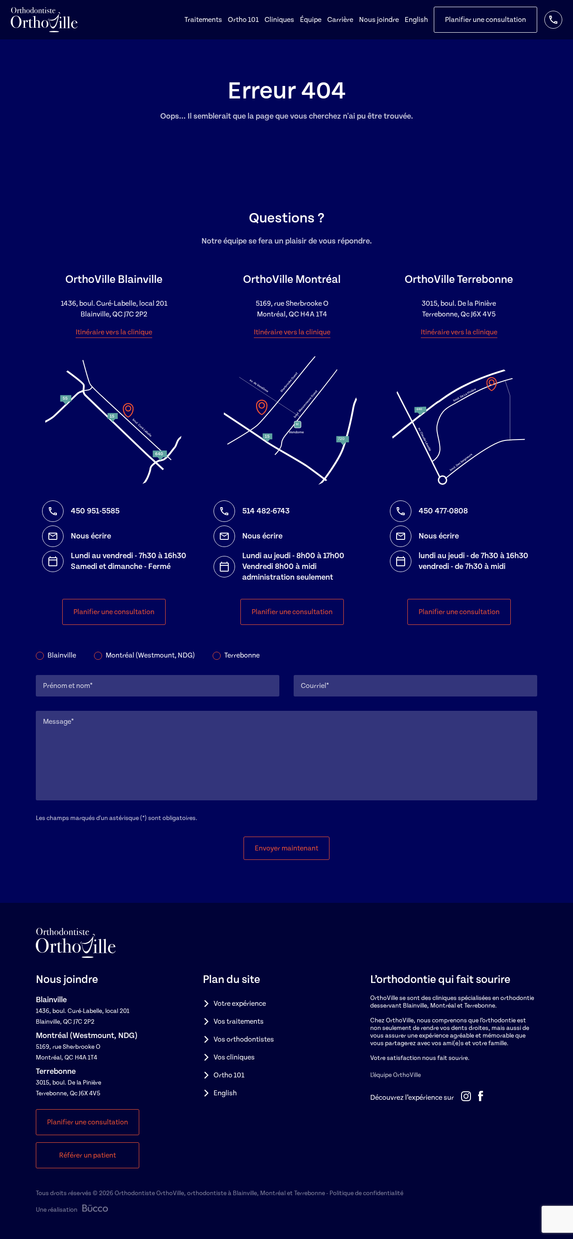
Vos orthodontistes (244, 1039)
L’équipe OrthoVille (395, 1075)
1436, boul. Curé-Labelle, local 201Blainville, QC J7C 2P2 (114, 308)
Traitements (203, 20)
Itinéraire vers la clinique (114, 332)
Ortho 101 (243, 20)
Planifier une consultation (485, 20)
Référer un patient (87, 1155)
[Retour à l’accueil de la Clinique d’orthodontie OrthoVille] (44, 19)
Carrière (340, 20)
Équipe (310, 20)
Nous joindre (379, 20)
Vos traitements (239, 1021)
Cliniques (279, 20)
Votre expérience (240, 1004)
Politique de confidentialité (366, 1193)
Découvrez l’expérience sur (412, 1098)
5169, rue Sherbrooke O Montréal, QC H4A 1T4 (292, 308)
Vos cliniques (234, 1057)
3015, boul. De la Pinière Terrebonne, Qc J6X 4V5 (459, 308)
